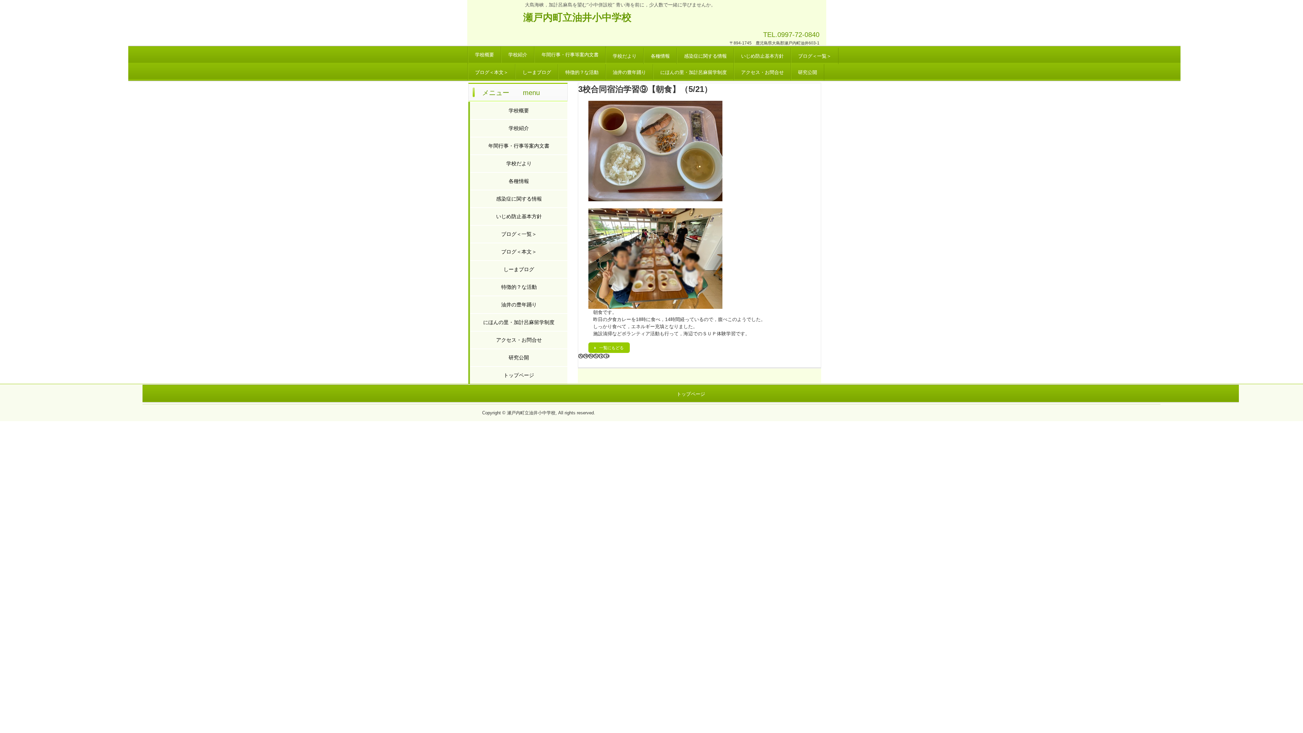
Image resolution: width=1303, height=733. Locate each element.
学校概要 (484, 54)
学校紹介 (517, 54)
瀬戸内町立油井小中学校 (577, 17)
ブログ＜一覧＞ (814, 56)
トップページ (519, 375)
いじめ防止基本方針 (762, 56)
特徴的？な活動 (582, 72)
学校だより (625, 56)
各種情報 (660, 56)
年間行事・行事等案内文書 (570, 54)
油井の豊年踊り (629, 72)
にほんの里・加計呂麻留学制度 (693, 72)
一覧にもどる (611, 347)
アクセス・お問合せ (762, 72)
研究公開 (807, 72)
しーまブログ (537, 72)
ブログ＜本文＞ (491, 72)
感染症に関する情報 (705, 56)
